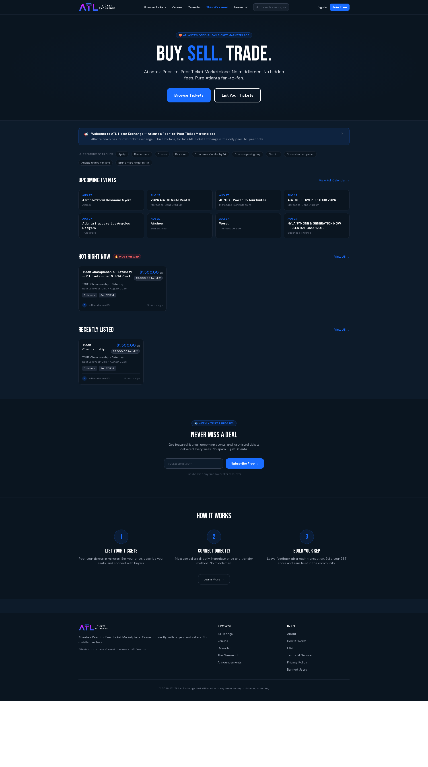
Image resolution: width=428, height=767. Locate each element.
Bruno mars (141, 154)
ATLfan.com (138, 649)
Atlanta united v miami (95, 162)
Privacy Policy (297, 662)
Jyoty (122, 154)
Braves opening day (247, 154)
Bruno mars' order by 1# (210, 154)
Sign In (322, 7)
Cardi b (273, 154)
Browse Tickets (155, 7)
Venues (177, 7)
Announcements (230, 662)
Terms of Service (299, 655)
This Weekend (217, 7)
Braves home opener (300, 154)
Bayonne (180, 154)
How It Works (297, 641)
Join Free (339, 7)
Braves (162, 154)
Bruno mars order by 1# (133, 162)
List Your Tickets (237, 95)
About (291, 634)
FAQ (290, 648)
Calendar (194, 7)
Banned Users (297, 669)
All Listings (225, 634)
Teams (238, 7)
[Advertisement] (214, 734)
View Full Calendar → (334, 180)
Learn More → (214, 579)
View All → (342, 257)
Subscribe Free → (245, 463)
